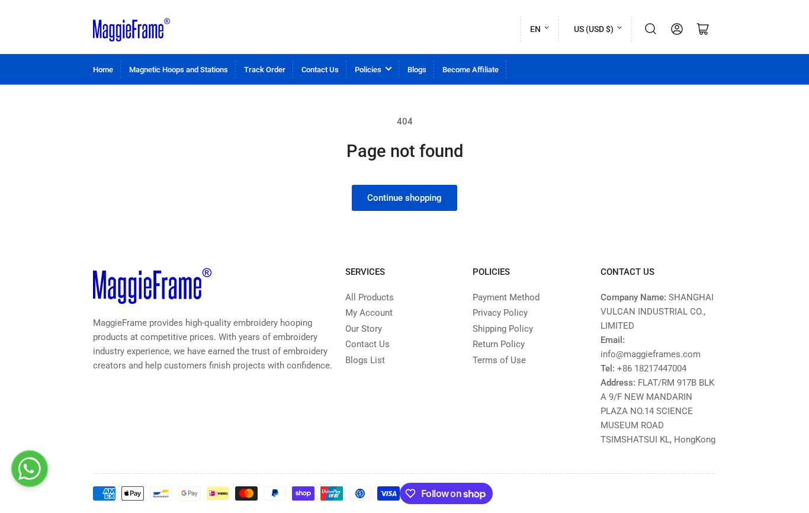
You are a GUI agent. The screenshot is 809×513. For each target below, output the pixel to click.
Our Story (363, 328)
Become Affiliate (470, 69)
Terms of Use (499, 360)
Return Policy (499, 344)
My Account (369, 312)
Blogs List (365, 360)
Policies (368, 69)
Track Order (264, 69)
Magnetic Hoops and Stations (178, 69)
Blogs (416, 69)
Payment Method (506, 297)
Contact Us (320, 69)
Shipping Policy (503, 328)
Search (651, 29)
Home (103, 69)
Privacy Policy (500, 312)
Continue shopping (404, 198)
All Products (369, 297)
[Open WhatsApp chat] (29, 468)
